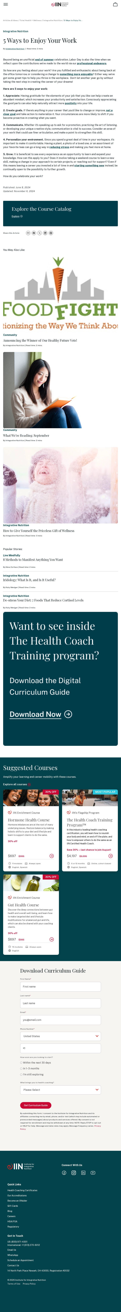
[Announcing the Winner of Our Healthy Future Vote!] (60, 295)
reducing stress (59, 147)
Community (10, 334)
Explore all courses (15, 784)
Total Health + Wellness (31, 20)
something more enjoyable (76, 74)
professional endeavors (91, 63)
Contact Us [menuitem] (13, 1265)
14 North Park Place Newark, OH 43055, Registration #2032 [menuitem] (38, 1270)
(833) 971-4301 (19, 1241)
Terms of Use (13, 1284)
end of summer (44, 59)
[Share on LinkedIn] (45, 233)
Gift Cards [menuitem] (12, 1206)
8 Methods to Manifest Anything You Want (33, 559)
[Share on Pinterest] (51, 233)
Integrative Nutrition (52, 20)
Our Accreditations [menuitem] (17, 1195)
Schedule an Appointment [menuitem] (20, 1260)
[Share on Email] (28, 233)
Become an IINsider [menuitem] (17, 1200)
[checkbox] (60, 1069)
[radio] (60, 1063)
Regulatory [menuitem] (13, 1226)
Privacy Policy (29, 1284)
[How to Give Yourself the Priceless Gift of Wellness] (60, 485)
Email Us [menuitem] (11, 1250)
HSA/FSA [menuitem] (12, 1221)
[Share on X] (39, 233)
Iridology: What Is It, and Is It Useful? (29, 580)
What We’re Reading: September (26, 435)
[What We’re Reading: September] (60, 390)
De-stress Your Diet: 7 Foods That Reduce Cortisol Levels (43, 600)
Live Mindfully (11, 555)
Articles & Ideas (10, 20)
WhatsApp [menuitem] (12, 1255)
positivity (71, 103)
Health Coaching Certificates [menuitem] (22, 1190)
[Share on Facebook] (34, 233)
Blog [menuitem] (9, 1211)
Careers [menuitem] (11, 1216)
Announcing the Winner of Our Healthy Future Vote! (40, 340)
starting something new (89, 165)
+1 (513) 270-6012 (31, 1245)
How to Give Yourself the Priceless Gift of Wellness (38, 530)
